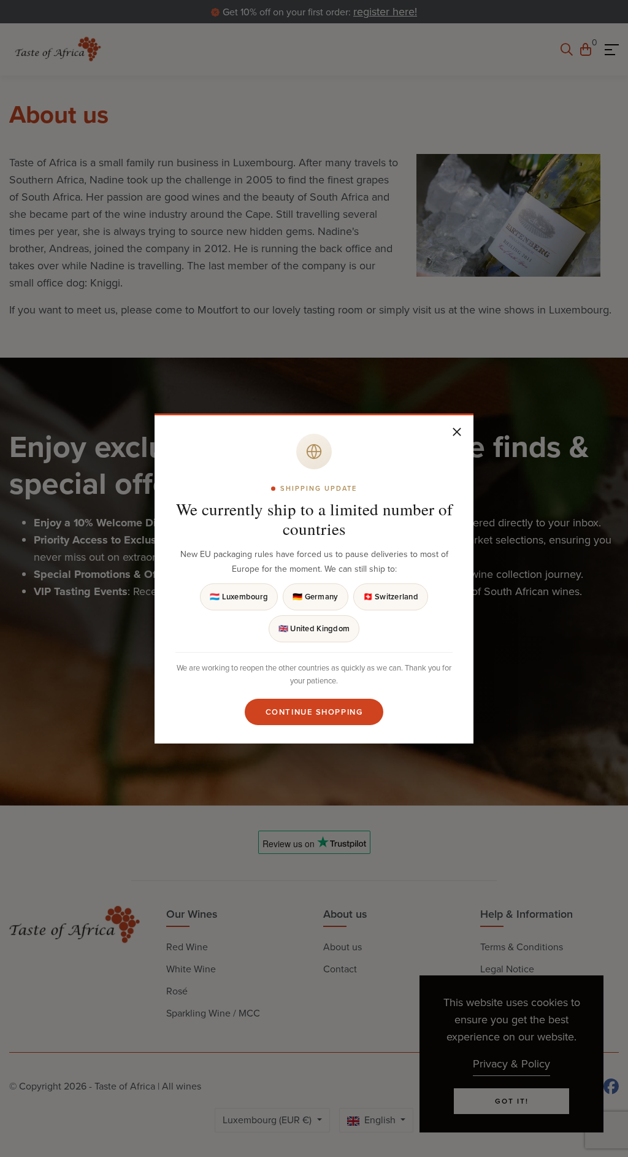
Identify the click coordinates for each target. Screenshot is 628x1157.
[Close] (456, 431)
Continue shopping (314, 712)
